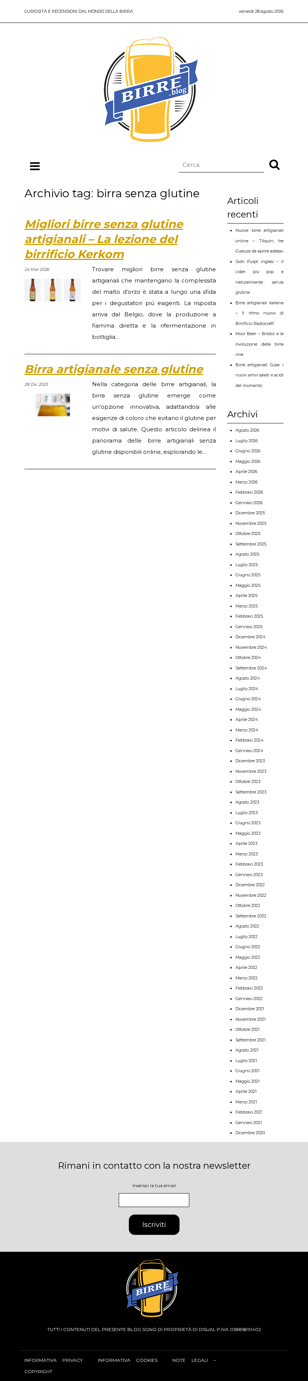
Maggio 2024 (248, 709)
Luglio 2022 (247, 936)
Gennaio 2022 (249, 998)
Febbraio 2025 (249, 616)
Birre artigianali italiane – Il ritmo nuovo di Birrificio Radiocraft (260, 313)
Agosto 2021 (247, 1050)
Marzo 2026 (247, 482)
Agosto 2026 (247, 430)
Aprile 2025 (246, 595)
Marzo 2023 (247, 854)
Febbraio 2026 (249, 492)
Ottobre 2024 (248, 657)
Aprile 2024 (247, 719)
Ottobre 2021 (248, 1029)
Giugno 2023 (248, 822)
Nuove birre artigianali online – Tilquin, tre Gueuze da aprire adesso (260, 241)
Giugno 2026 (248, 450)
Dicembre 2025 (250, 512)
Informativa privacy (53, 1360)
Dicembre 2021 (250, 1008)
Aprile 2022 (246, 967)
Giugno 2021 (248, 1070)
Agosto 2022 (247, 926)
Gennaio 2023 (249, 874)
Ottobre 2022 (248, 905)
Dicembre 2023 (250, 760)
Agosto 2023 (247, 802)
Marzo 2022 (247, 978)
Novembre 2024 (251, 647)
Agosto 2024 (248, 678)
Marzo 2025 (247, 606)
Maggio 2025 (248, 585)
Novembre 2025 (251, 523)
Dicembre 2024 (251, 636)
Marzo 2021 (246, 1101)
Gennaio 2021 (249, 1122)
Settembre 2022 (251, 916)
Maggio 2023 (248, 833)
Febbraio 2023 (249, 864)
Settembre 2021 (251, 1040)
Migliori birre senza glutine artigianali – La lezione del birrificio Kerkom (103, 239)
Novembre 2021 (251, 1019)
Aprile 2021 (246, 1091)
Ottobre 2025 (248, 533)
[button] (275, 164)
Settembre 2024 (251, 668)
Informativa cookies (127, 1360)
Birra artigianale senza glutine (113, 369)
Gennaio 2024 (249, 750)
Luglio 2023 (247, 812)
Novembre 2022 (251, 895)
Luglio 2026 (247, 440)
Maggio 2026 (248, 461)
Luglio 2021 (246, 1060)
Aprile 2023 (246, 843)
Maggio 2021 (248, 1081)
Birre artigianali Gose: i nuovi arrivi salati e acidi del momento (260, 375)
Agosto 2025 (247, 554)
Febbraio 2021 (249, 1112)
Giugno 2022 (248, 946)
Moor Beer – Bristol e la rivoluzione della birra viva (260, 344)
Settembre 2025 (251, 544)
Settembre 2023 (251, 792)
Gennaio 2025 (249, 626)
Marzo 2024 (247, 730)
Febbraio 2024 (250, 740)
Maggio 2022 (248, 957)
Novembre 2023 (251, 771)
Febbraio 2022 (249, 988)
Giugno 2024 (248, 698)
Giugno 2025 (248, 574)
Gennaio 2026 (249, 502)
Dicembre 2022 (250, 884)
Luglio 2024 (247, 688)
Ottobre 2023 (248, 781)
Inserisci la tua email (154, 1185)
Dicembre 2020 (250, 1132)
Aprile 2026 (246, 471)
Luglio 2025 (247, 564)
